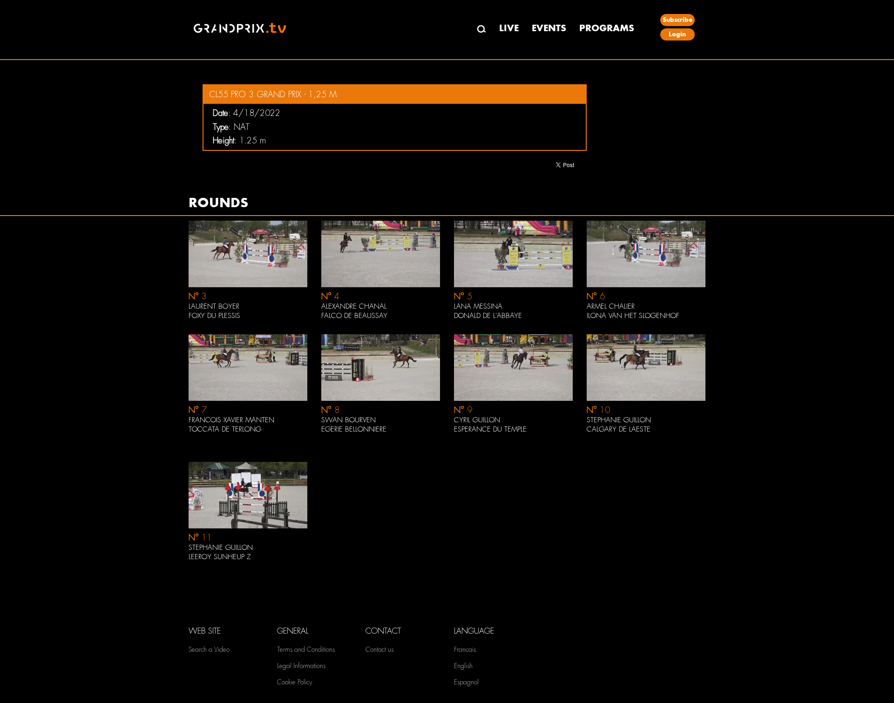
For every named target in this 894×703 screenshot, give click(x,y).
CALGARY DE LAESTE (618, 429)
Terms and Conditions (306, 649)
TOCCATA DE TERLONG (225, 429)
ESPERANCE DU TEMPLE (490, 429)
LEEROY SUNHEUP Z (220, 556)
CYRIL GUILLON (477, 420)
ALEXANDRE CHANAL (353, 306)
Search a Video (209, 649)
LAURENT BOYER (214, 306)
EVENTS (549, 28)
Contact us (379, 649)
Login (677, 34)
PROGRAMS (606, 28)
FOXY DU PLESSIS (214, 315)
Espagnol (466, 682)
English (463, 666)
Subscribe (677, 20)
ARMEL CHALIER (611, 306)
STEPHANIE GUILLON (619, 420)
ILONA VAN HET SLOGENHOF (633, 315)
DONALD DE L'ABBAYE (488, 315)
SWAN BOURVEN (348, 420)
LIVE (509, 28)
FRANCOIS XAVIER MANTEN (231, 420)
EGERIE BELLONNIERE (353, 429)
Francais (465, 649)
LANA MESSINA (478, 306)
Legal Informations (301, 666)
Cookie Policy (294, 682)
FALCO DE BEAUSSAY (354, 315)
